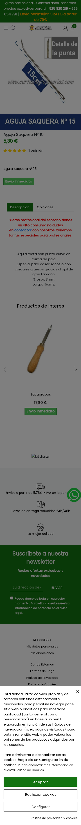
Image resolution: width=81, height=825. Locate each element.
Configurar (41, 807)
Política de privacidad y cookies (54, 818)
